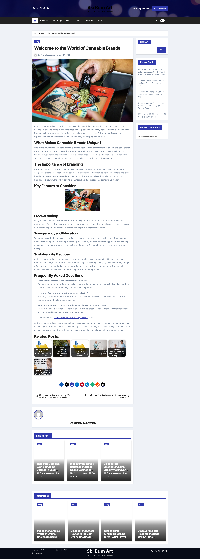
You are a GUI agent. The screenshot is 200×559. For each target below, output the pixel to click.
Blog (100, 20)
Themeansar (37, 553)
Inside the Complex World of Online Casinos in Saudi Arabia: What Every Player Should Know (48, 469)
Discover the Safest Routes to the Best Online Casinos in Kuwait (82, 468)
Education (89, 20)
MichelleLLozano (48, 55)
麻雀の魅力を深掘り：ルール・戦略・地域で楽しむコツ (152, 115)
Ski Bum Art (100, 7)
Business (44, 20)
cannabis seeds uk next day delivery (71, 317)
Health (69, 20)
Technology (57, 20)
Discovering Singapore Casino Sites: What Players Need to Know (115, 468)
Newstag (63, 550)
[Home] (35, 20)
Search (144, 42)
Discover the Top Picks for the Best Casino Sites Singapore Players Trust (151, 105)
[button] (167, 20)
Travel (78, 20)
